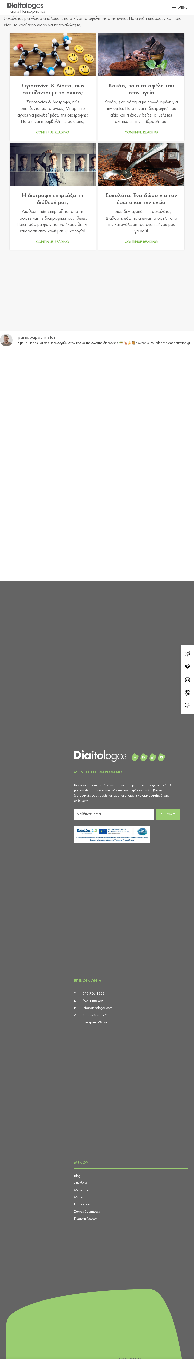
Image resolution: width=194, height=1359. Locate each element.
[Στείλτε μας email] (187, 680)
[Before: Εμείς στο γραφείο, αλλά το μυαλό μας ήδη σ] (146, 435)
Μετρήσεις (81, 1190)
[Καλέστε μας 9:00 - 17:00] (187, 667)
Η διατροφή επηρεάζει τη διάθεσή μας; (52, 199)
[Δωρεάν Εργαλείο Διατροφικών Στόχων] (187, 654)
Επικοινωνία (82, 1204)
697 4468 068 (93, 1001)
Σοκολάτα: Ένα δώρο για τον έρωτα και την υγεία (141, 199)
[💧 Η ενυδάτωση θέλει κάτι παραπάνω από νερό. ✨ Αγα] (48, 548)
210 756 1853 (93, 993)
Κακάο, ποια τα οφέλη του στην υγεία (141, 89)
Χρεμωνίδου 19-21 (96, 1015)
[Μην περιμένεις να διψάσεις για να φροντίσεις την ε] (48, 379)
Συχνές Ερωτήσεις (87, 1211)
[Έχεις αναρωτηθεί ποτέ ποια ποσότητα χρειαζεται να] (146, 379)
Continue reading (52, 132)
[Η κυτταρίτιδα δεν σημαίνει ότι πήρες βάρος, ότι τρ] (48, 435)
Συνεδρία (80, 1183)
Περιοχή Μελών (85, 1218)
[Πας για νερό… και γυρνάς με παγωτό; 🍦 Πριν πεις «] (48, 492)
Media (78, 1197)
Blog (77, 1176)
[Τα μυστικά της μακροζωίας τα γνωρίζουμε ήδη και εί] (146, 548)
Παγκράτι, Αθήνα (95, 1022)
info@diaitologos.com (97, 1008)
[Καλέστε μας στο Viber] (187, 693)
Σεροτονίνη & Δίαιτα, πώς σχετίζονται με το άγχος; (52, 89)
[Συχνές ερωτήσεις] (187, 705)
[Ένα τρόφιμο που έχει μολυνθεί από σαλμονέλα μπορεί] (146, 492)
